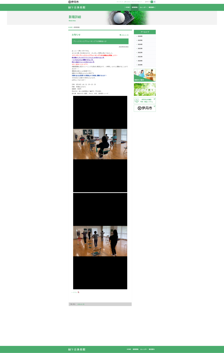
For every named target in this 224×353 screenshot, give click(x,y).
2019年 (140, 65)
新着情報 (135, 7)
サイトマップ (120, 1)
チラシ (75, 292)
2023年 (140, 48)
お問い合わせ (127, 1)
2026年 (140, 36)
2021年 (140, 56)
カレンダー (143, 7)
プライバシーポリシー (136, 1)
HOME (128, 7)
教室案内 (151, 7)
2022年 (140, 52)
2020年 (140, 61)
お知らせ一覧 (125, 35)
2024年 (140, 44)
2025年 (140, 40)
